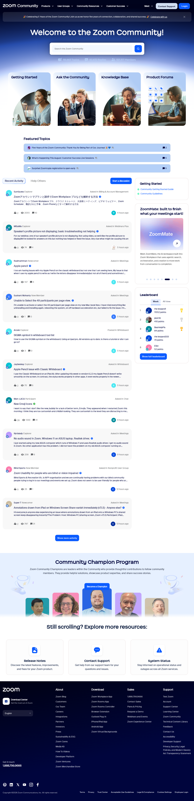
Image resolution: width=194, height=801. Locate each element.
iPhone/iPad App (99, 721)
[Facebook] (38, 784)
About (59, 689)
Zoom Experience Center (139, 721)
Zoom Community (172, 716)
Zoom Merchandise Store (68, 766)
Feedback (168, 726)
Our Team (60, 706)
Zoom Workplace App (101, 696)
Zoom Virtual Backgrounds (104, 731)
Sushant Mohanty (22, 295)
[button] (121, 181)
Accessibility (169, 736)
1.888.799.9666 (12, 765)
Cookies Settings (164, 792)
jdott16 (157, 318)
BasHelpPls (159, 327)
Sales (130, 689)
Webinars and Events (137, 716)
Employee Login (181, 792)
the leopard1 (160, 308)
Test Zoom (168, 696)
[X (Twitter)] (18, 784)
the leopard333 (161, 336)
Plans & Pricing (134, 706)
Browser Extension (100, 711)
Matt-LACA (19, 399)
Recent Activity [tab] (14, 181)
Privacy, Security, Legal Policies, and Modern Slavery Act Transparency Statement (177, 750)
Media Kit (60, 746)
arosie (17, 330)
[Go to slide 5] (162, 279)
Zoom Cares (62, 741)
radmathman (20, 261)
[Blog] (5, 784)
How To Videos (63, 751)
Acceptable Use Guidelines (122, 792)
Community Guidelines (151, 193)
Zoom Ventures (63, 761)
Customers (61, 701)
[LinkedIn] (11, 784)
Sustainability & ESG (65, 736)
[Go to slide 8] (176, 279)
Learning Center (171, 711)
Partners (60, 721)
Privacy (91, 792)
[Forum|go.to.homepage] (20, 6)
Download (97, 689)
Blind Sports (19, 468)
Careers (59, 711)
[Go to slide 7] (171, 279)
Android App (97, 726)
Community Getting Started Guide (157, 189)
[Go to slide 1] (147, 279)
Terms (82, 792)
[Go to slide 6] (165, 279)
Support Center (170, 706)
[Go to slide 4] (158, 279)
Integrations (61, 716)
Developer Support (172, 741)
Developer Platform (65, 756)
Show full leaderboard (153, 356)
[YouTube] (24, 784)
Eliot (156, 345)
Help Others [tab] (38, 181)
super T (17, 503)
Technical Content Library (175, 721)
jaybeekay (19, 364)
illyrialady (18, 433)
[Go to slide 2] (150, 279)
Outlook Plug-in (98, 716)
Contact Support (166, 6)
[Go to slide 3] (154, 279)
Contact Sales (134, 701)
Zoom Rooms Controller (103, 706)
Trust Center (102, 792)
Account (167, 701)
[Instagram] (31, 784)
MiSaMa (18, 226)
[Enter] (138, 48)
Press (58, 731)
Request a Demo (135, 711)
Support (168, 689)
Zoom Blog (61, 696)
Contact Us (168, 731)
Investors (60, 726)
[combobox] (92, 48)
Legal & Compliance (145, 792)
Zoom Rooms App (100, 701)
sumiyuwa (19, 192)
